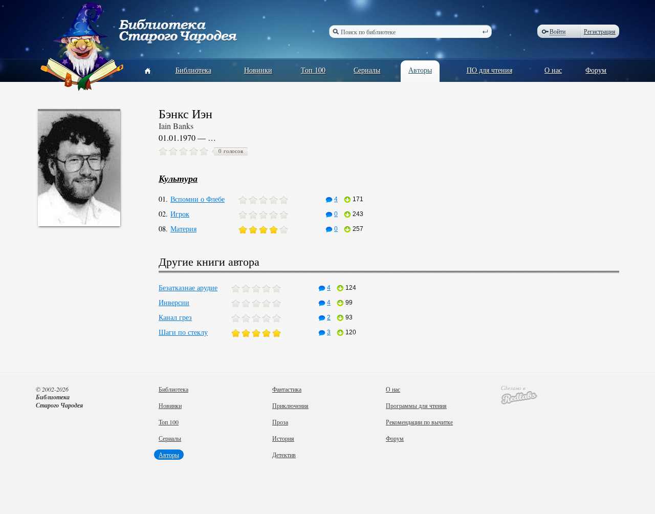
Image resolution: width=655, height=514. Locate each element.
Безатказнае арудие (188, 287)
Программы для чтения (416, 405)
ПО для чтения (489, 70)
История (283, 438)
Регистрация (600, 31)
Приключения (290, 405)
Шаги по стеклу (183, 332)
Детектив (284, 455)
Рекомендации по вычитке (419, 422)
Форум (595, 70)
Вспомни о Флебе (197, 199)
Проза (280, 422)
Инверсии (174, 302)
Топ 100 (313, 70)
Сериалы (367, 70)
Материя (183, 228)
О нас (553, 70)
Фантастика (286, 389)
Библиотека (193, 70)
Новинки (258, 70)
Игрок (179, 214)
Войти (557, 31)
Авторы (420, 70)
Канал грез (175, 317)
